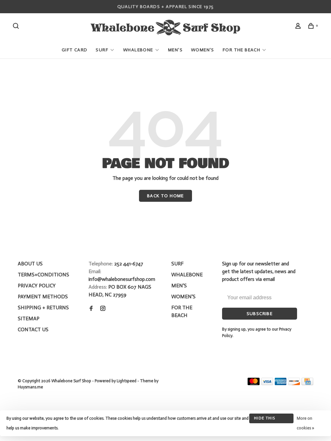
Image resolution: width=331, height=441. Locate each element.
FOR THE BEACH (241, 50)
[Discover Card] (294, 383)
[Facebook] (91, 309)
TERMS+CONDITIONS (43, 275)
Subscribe (260, 313)
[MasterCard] (254, 383)
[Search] (17, 27)
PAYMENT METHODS (43, 296)
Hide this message (264, 419)
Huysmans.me (30, 387)
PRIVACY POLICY (37, 285)
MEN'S (175, 50)
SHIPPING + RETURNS (43, 307)
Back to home (165, 196)
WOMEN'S (202, 50)
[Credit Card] (307, 383)
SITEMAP (28, 318)
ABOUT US (30, 264)
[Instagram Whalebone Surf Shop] (102, 309)
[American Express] (281, 383)
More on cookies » (305, 423)
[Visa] (267, 383)
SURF (102, 50)
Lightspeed (126, 380)
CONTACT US (33, 329)
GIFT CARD (75, 50)
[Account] (299, 27)
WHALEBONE (139, 50)
